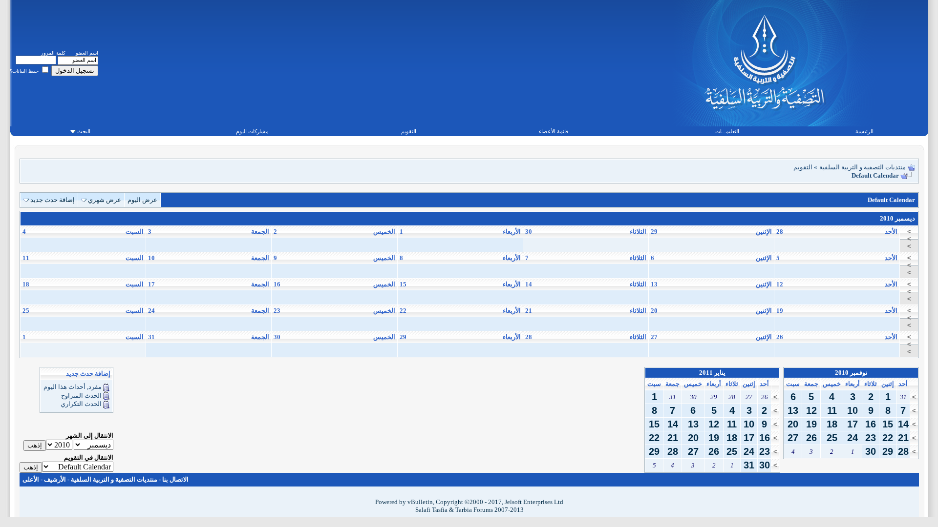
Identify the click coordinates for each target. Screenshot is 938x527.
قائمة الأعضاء (553, 131)
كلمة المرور (53, 53)
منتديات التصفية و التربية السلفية (862, 167)
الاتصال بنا (175, 479)
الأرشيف (55, 479)
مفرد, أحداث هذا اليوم (72, 386)
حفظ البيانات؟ (25, 71)
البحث (83, 131)
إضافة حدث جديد (52, 199)
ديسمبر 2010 (897, 218)
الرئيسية (864, 131)
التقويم (408, 131)
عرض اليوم (142, 199)
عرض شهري (104, 199)
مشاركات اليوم (252, 131)
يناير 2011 (712, 372)
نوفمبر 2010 (851, 372)
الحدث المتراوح (81, 395)
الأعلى (30, 479)
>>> (909, 239)
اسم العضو (87, 53)
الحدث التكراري (81, 403)
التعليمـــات (727, 131)
